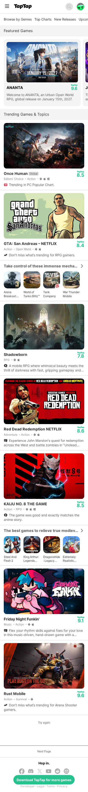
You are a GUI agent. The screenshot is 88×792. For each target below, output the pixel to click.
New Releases (65, 19)
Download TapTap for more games (44, 780)
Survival (21, 699)
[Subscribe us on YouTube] (48, 771)
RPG (7, 360)
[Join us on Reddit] (57, 771)
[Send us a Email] (66, 771)
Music (8, 624)
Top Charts (42, 19)
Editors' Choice (13, 179)
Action (31, 179)
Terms (50, 786)
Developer (27, 786)
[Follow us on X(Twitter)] (39, 771)
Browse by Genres (18, 19)
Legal (40, 786)
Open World (23, 249)
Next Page (44, 751)
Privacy (62, 786)
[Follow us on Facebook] (22, 771)
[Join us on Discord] (31, 771)
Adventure (10, 434)
